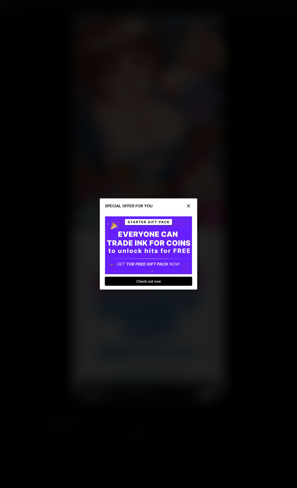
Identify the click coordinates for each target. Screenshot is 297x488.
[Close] (188, 206)
